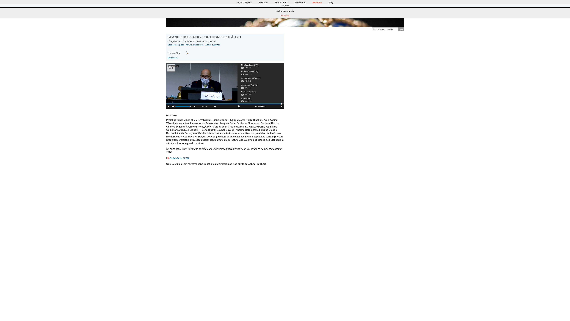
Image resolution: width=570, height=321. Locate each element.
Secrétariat (300, 2)
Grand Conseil (244, 2)
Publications (281, 2)
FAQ (331, 2)
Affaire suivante (212, 45)
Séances (285, 15)
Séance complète (176, 45)
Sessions (263, 2)
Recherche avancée (285, 11)
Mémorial (317, 2)
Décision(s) (173, 57)
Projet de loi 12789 (179, 158)
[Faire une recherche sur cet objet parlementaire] (184, 51)
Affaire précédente (194, 45)
